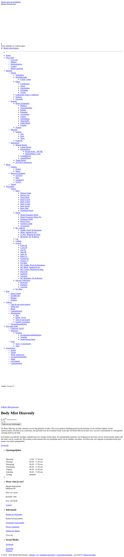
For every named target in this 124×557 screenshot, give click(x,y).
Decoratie (19, 99)
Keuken (14, 101)
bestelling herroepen (47, 555)
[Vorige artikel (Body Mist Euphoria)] (62, 375)
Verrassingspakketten (19, 324)
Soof (22, 136)
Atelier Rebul (21, 160)
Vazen (22, 86)
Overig (23, 92)
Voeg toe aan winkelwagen (11, 424)
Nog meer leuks (12, 326)
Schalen (23, 125)
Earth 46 (23, 245)
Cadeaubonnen (16, 311)
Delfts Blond (25, 123)
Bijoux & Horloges (18, 173)
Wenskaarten (15, 313)
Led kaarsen (15, 361)
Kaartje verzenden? (23, 322)
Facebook (9, 544)
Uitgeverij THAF (17, 328)
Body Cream (25, 204)
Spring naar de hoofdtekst (11, 2)
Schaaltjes (24, 90)
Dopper (18, 127)
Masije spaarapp (17, 68)
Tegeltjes (23, 337)
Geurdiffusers (25, 156)
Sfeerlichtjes (25, 88)
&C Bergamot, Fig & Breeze (31, 278)
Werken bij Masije (13, 531)
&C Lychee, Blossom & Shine (32, 269)
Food (13, 342)
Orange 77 (24, 261)
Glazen (23, 117)
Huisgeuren (15, 143)
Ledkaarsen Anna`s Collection (27, 95)
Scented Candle (26, 224)
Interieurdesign (16, 64)
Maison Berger (21, 145)
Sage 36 (23, 254)
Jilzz (17, 315)
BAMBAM (15, 296)
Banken (18, 132)
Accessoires (24, 114)
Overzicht (4, 445)
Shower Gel (25, 195)
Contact (14, 66)
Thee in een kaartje (23, 320)
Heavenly (24, 272)
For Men (23, 263)
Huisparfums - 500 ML (34, 151)
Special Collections (23, 280)
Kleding (14, 300)
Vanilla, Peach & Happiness (31, 230)
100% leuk (15, 307)
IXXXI (18, 182)
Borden (23, 110)
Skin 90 (23, 252)
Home (8, 55)
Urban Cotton (25, 79)
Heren (18, 171)
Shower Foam (25, 193)
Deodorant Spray (26, 210)
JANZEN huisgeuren (24, 162)
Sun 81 (23, 250)
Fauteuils (19, 141)
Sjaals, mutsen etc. (18, 355)
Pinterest (9, 551)
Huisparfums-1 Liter (33, 154)
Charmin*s (20, 180)
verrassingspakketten (19, 357)
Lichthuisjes (25, 84)
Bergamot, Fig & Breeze (29, 237)
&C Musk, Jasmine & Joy (30, 267)
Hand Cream (25, 200)
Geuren (18, 243)
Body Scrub (25, 206)
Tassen (13, 184)
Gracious (23, 276)
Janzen (13, 189)
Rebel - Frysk (21, 317)
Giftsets (18, 241)
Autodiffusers (25, 158)
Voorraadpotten (26, 108)
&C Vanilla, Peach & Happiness (32, 265)
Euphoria (23, 274)
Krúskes (19, 333)
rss (37, 555)
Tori (21, 134)
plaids (13, 359)
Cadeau (9, 302)
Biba (17, 178)
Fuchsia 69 (24, 259)
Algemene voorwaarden (15, 523)
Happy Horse (16, 293)
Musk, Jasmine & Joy (28, 232)
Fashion (14, 167)
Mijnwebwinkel (90, 555)
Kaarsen (19, 97)
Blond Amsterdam (22, 103)
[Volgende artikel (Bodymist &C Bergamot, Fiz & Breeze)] (62, 396)
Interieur (9, 71)
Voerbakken (25, 119)
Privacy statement (12, 527)
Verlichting (20, 75)
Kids (7, 291)
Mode (8, 165)
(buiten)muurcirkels (27, 339)
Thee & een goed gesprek (20, 304)
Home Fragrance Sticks (29, 215)
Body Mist (24, 208)
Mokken (23, 106)
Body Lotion (25, 202)
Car (17, 239)
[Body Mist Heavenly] (10, 407)
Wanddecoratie (21, 77)
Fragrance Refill (26, 219)
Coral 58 (23, 248)
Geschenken (10, 348)
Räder (18, 82)
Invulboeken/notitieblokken (30, 335)
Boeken (14, 298)
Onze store (10, 58)
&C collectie (20, 228)
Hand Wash (24, 197)
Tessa (22, 138)
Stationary (14, 331)
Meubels (14, 130)
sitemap (32, 555)
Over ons (14, 60)
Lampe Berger (25, 147)
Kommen (23, 112)
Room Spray (25, 221)
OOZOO (19, 176)
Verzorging (10, 186)
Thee (17, 346)
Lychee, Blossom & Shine (30, 234)
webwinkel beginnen (64, 555)
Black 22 (23, 256)
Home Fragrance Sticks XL (30, 217)
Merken (14, 62)
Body (18, 191)
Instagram (9, 549)
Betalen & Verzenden (14, 514)
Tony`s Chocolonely (23, 344)
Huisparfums (25, 149)
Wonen (13, 73)
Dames (18, 169)
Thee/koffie (24, 121)
